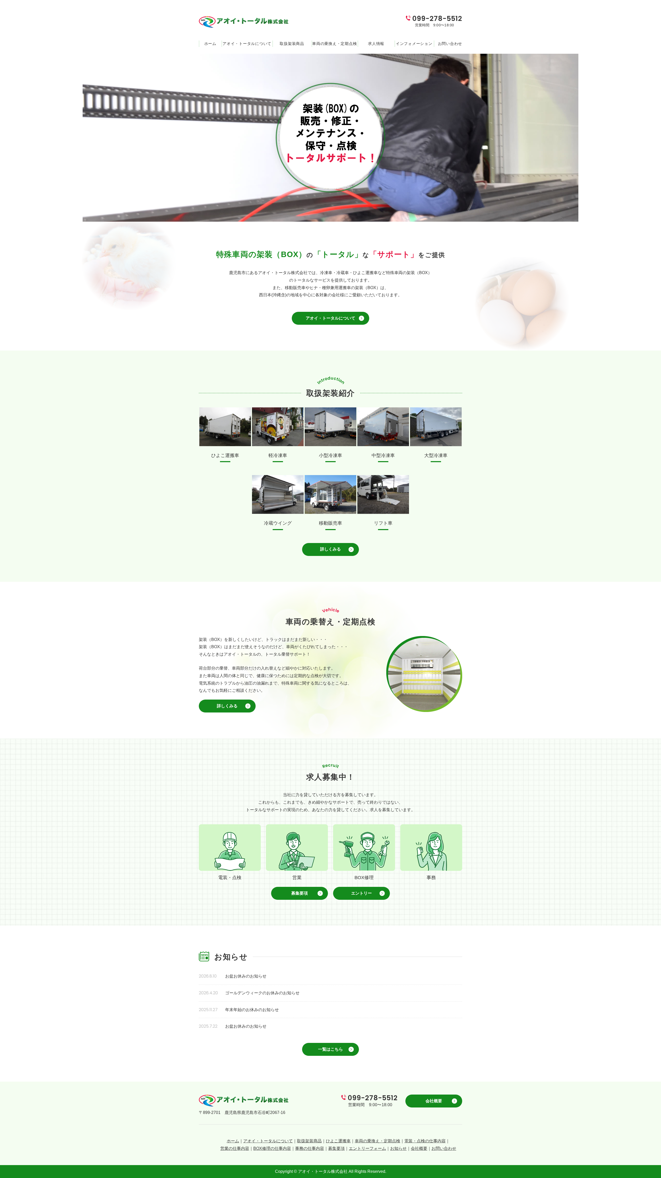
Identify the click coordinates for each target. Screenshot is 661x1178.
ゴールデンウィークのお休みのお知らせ (262, 993)
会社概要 (434, 1101)
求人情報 (376, 43)
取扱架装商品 (292, 43)
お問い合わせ (448, 43)
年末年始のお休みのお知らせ (252, 1010)
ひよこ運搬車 (338, 1141)
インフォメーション (414, 43)
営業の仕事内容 (234, 1148)
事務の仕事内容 (309, 1148)
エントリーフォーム (367, 1148)
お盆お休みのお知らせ (245, 976)
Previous (6, 136)
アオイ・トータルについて (247, 43)
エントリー (361, 893)
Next (654, 136)
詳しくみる (330, 549)
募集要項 (299, 893)
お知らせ (398, 1148)
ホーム (210, 43)
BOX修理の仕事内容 (272, 1148)
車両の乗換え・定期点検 (334, 43)
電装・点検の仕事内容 (425, 1141)
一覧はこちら (330, 1049)
